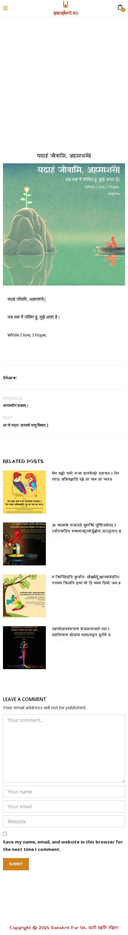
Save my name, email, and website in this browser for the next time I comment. (63, 845)
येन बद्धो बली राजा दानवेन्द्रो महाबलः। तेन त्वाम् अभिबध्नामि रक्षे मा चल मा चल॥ (85, 476)
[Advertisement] (64, 82)
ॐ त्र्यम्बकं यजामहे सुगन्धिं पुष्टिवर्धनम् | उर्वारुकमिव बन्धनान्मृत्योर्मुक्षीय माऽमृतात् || (86, 528)
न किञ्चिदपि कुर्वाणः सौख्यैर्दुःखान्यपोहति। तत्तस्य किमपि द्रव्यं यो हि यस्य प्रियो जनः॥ (86, 580)
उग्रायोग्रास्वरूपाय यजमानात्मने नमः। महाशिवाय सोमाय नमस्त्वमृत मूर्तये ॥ (81, 632)
